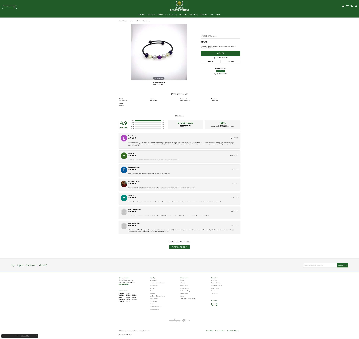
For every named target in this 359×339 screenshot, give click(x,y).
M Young (131, 153)
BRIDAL (141, 15)
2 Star (132, 126)
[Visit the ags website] (175, 320)
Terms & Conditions (220, 330)
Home (120, 21)
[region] (159, 52)
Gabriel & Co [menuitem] (184, 285)
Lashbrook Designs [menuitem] (185, 291)
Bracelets (131, 21)
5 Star (132, 120)
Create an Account (216, 285)
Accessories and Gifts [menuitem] (156, 306)
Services (204, 15)
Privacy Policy (209, 330)
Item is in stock (220, 71)
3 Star (132, 124)
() (163, 120)
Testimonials (214, 293)
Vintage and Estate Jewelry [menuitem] (188, 298)
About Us (193, 15)
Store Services (215, 291)
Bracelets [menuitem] (152, 293)
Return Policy (215, 288)
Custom (183, 15)
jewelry (125, 21)
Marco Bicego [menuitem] (184, 293)
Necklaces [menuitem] (152, 291)
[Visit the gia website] (186, 320)
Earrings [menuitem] (152, 288)
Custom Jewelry (215, 283)
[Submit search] (15, 7)
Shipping (211, 61)
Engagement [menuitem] (153, 280)
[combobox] (7, 7)
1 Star (132, 128)
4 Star (132, 122)
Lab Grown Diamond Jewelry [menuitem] (158, 296)
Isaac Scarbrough (133, 223)
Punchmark (129, 334)
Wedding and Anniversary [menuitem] (157, 283)
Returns (231, 61)
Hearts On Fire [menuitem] (184, 288)
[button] (343, 6)
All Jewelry (171, 15)
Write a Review (179, 247)
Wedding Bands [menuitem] (154, 309)
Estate (160, 15)
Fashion (151, 15)
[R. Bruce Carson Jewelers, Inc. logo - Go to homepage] (179, 6)
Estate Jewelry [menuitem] (154, 298)
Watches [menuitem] (152, 304)
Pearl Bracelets (138, 21)
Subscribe (342, 265)
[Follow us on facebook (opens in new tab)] (212, 304)
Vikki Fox (131, 195)
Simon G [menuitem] (182, 296)
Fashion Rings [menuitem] (154, 285)
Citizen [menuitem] (182, 283)
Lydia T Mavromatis (134, 209)
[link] (352, 6)
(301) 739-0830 (159, 84)
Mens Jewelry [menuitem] (153, 301)
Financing (215, 15)
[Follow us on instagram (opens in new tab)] (216, 304)
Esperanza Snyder (134, 167)
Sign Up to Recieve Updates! (29, 265)
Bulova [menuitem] (182, 280)
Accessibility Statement (233, 330)
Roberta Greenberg (134, 181)
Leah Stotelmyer (133, 136)
